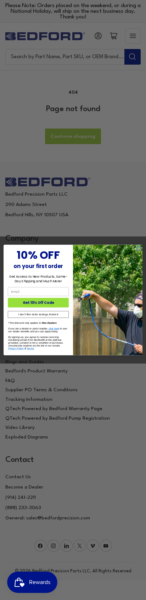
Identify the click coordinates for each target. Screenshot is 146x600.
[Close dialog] (138, 248)
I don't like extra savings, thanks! (38, 314)
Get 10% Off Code (38, 302)
